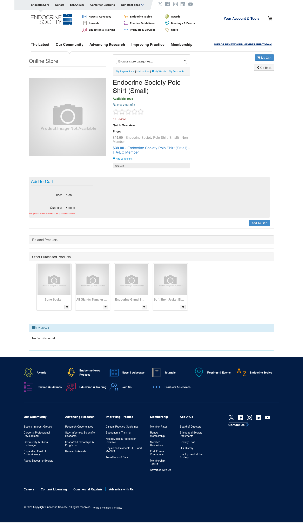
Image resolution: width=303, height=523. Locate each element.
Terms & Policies (101, 507)
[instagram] (249, 417)
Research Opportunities (79, 426)
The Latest (40, 44)
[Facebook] (240, 417)
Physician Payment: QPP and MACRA (124, 449)
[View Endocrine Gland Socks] (131, 279)
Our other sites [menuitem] (131, 5)
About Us (186, 416)
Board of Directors (190, 426)
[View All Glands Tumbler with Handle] (92, 279)
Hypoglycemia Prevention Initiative (121, 440)
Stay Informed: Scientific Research (80, 434)
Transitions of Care (117, 457)
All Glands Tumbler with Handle (91, 299)
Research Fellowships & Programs (79, 443)
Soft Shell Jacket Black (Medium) (169, 299)
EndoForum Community (157, 453)
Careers (29, 489)
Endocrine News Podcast (89, 372)
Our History (186, 448)
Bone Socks (53, 299)
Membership (182, 44)
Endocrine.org (40, 5)
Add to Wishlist (123, 158)
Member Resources (156, 443)
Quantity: (56, 208)
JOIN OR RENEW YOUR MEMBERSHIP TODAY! (243, 44)
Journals (94, 23)
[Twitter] (231, 417)
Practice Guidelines (142, 23)
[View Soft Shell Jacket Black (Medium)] (170, 279)
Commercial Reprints (88, 489)
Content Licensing (54, 489)
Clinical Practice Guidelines (122, 426)
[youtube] (267, 417)
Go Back (265, 68)
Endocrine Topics (141, 16)
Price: (58, 195)
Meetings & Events (183, 23)
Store (174, 30)
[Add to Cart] (66, 307)
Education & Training (102, 30)
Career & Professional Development (37, 434)
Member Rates (159, 426)
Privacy (118, 507)
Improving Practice (147, 44)
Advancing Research (107, 44)
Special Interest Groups (38, 426)
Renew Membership (157, 434)
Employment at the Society (191, 455)
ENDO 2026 (77, 5)
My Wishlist (160, 71)
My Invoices (143, 71)
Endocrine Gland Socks (130, 299)
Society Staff (187, 442)
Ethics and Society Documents (191, 434)
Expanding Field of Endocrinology (35, 453)
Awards (175, 16)
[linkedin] (258, 417)
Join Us (127, 387)
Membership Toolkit (157, 462)
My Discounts (176, 71)
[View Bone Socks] (54, 279)
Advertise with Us (160, 469)
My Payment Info (125, 71)
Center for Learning (102, 5)
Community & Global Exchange (36, 443)
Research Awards (75, 451)
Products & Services (142, 30)
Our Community (69, 44)
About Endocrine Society (38, 460)
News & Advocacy (100, 16)
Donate (59, 5)
